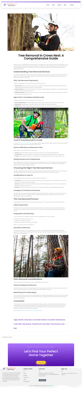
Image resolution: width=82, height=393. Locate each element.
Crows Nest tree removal (56, 320)
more (17, 224)
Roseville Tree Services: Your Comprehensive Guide (31, 310)
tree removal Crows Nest (24, 143)
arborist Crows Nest (25, 320)
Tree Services (50, 62)
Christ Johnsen (42, 62)
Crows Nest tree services (22, 324)
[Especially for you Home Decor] (10, 4)
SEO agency (50, 385)
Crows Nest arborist (39, 320)
